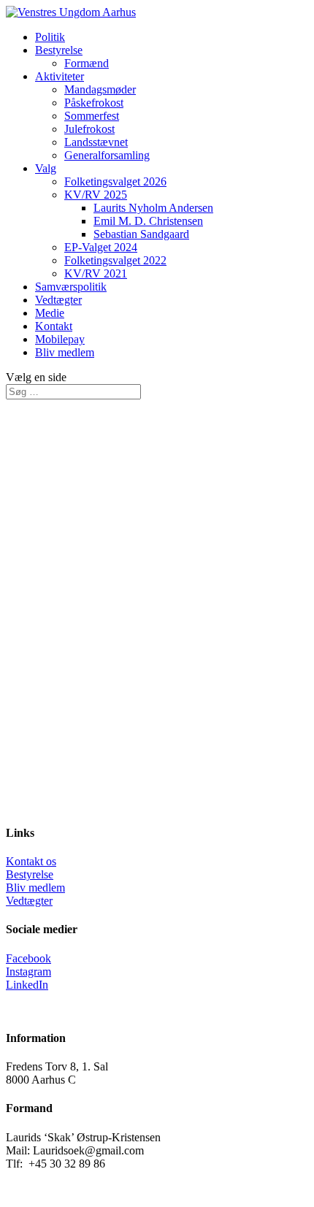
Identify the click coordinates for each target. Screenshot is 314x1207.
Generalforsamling (107, 155)
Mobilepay (60, 339)
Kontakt (53, 326)
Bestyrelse (59, 50)
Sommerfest (91, 116)
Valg (45, 168)
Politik (50, 37)
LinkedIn (27, 984)
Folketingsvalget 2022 (115, 260)
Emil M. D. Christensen (148, 221)
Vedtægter (58, 300)
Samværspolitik (71, 286)
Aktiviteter (59, 76)
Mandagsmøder (100, 89)
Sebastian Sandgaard (141, 234)
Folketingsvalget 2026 (115, 181)
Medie (49, 313)
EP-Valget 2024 (100, 247)
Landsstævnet (96, 142)
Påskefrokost (93, 102)
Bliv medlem (64, 352)
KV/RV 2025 (95, 194)
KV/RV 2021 (95, 273)
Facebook (28, 958)
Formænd (86, 63)
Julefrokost (89, 129)
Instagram (28, 971)
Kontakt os (31, 861)
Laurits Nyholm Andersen (153, 208)
